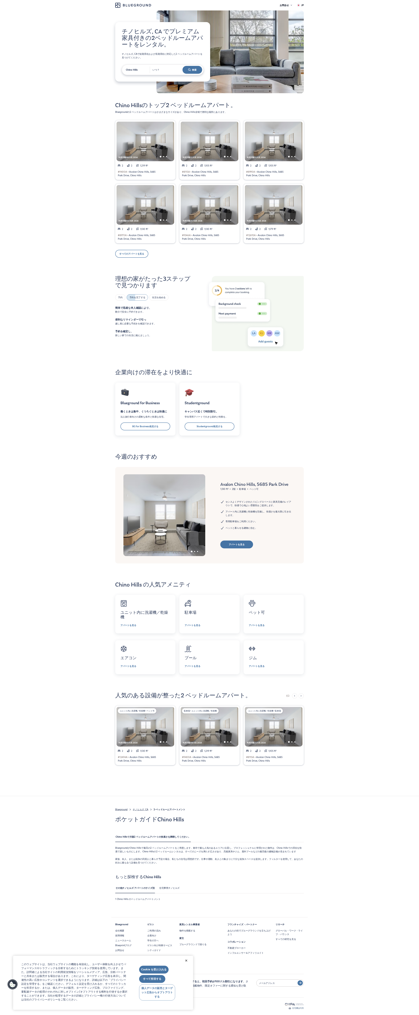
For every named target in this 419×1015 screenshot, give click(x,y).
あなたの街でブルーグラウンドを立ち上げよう (249, 932)
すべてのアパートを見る (131, 253)
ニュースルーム (123, 940)
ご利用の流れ (154, 930)
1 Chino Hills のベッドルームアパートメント (138, 899)
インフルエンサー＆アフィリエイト (246, 953)
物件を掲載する (187, 930)
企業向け (151, 935)
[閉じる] (186, 960)
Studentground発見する (210, 426)
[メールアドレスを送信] (300, 983)
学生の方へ (153, 940)
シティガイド (154, 950)
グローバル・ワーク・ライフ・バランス (289, 932)
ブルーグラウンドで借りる (193, 944)
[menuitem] (153, 838)
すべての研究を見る (286, 939)
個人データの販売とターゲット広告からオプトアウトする (157, 992)
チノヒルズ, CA (140, 809)
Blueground (121, 809)
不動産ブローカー (237, 948)
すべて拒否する (152, 979)
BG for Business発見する (145, 426)
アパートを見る (237, 544)
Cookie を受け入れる (154, 969)
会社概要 (119, 930)
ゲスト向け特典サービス (159, 945)
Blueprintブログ (123, 945)
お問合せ (119, 950)
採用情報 (119, 935)
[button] (12, 984)
